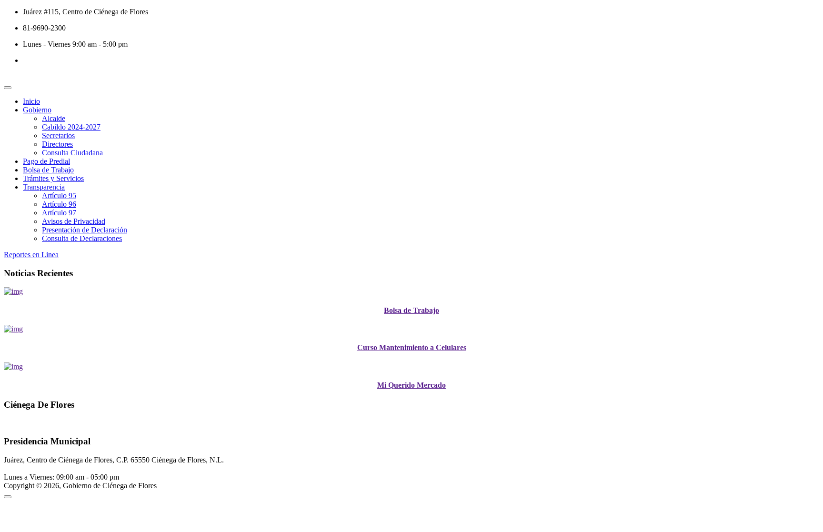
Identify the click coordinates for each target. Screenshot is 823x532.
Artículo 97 (59, 213)
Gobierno (37, 110)
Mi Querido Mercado (411, 385)
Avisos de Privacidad (73, 221)
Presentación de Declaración (84, 230)
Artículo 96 (59, 204)
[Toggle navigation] (7, 87)
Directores (57, 144)
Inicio (31, 101)
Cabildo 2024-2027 (71, 127)
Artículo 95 (59, 195)
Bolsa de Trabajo (48, 170)
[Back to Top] (7, 496)
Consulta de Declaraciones (82, 238)
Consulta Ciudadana (72, 153)
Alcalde (53, 118)
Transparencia (44, 187)
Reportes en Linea (31, 255)
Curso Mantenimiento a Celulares (411, 347)
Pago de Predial (46, 161)
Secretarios (58, 135)
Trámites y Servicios (53, 178)
